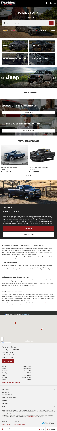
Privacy (3, 424)
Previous (2, 78)
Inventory (5, 389)
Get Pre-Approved (28, 130)
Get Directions (28, 234)
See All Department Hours (11, 382)
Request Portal (21, 424)
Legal (14, 424)
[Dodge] (34, 30)
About (4, 406)
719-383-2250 (7, 352)
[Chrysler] (24, 30)
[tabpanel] (28, 77)
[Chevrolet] (5, 30)
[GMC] (14, 30)
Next (54, 78)
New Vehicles (5, 392)
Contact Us (28, 228)
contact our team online (41, 303)
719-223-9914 (7, 357)
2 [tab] (26, 86)
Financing (5, 403)
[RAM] (52, 30)
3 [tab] (28, 86)
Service (4, 400)
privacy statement (32, 416)
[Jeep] (43, 30)
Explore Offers (28, 112)
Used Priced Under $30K (9, 397)
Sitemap (9, 424)
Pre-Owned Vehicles (7, 394)
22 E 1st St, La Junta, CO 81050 (10, 350)
